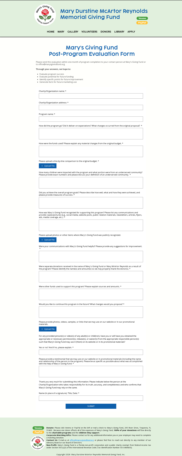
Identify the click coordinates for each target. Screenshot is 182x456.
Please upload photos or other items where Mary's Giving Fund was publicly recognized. (80, 235)
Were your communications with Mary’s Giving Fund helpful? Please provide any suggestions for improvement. (90, 247)
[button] (142, 22)
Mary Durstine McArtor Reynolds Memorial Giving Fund (104, 14)
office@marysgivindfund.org (51, 64)
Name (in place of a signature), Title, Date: (59, 393)
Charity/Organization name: (52, 91)
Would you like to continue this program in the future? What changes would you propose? (81, 304)
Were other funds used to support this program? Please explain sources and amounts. (80, 286)
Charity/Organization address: (53, 103)
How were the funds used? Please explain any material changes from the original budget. (81, 143)
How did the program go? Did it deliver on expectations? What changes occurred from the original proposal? (90, 126)
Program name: (47, 114)
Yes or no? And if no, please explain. (56, 347)
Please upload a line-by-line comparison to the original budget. (69, 161)
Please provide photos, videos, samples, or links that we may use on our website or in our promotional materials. (87, 323)
